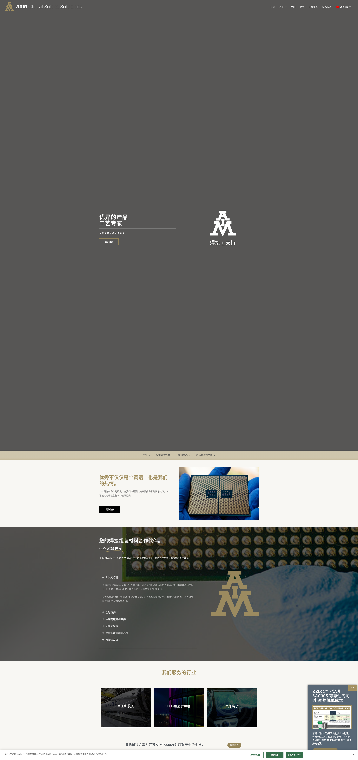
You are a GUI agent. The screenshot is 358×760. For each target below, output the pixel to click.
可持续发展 (112, 639)
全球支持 (111, 612)
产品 (145, 455)
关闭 (352, 688)
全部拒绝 (274, 754)
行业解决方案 (163, 455)
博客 (302, 6)
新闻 (293, 6)
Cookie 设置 (255, 754)
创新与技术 (112, 626)
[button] (148, 577)
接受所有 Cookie (294, 754)
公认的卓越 (112, 577)
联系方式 (326, 6)
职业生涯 (313, 6)
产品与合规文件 (204, 455)
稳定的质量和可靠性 (117, 633)
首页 (272, 6)
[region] (179, 755)
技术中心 (183, 455)
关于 (281, 6)
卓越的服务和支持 (116, 619)
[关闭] (353, 755)
